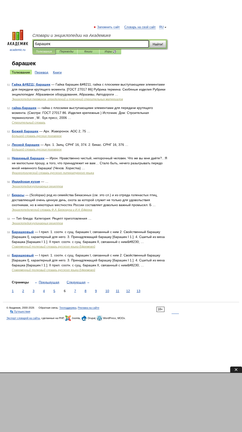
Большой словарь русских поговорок (37, 136)
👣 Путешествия (20, 311)
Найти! (158, 44)
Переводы (66, 51)
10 (107, 291)
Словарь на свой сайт (140, 27)
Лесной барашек (25, 145)
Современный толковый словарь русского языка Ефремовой (53, 246)
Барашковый (23, 232)
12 (128, 291)
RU (161, 27)
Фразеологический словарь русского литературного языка (53, 173)
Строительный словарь (28, 122)
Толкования (44, 51)
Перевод (41, 72)
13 (138, 291)
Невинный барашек (28, 158)
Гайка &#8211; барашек (31, 84)
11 (117, 291)
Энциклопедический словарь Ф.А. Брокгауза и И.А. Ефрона (52, 210)
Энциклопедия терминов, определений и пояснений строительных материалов (67, 99)
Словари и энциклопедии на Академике (71, 35)
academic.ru (18, 50)
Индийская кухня (26, 181)
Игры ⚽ (110, 51)
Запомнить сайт (109, 27)
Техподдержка (67, 307)
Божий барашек (25, 131)
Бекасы (18, 195)
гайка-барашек (24, 108)
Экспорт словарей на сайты (23, 318)
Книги (88, 51)
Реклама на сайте (88, 307)
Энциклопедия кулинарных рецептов (37, 186)
